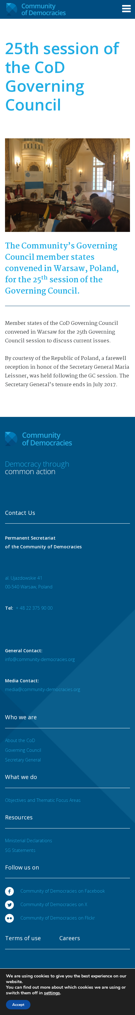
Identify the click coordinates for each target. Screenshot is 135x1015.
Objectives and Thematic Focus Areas (43, 800)
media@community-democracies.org (42, 689)
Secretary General (23, 760)
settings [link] (52, 993)
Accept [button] (18, 1004)
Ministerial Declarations (28, 840)
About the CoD (20, 740)
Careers (69, 938)
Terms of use (23, 938)
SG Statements (20, 850)
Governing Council (23, 750)
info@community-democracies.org (40, 659)
